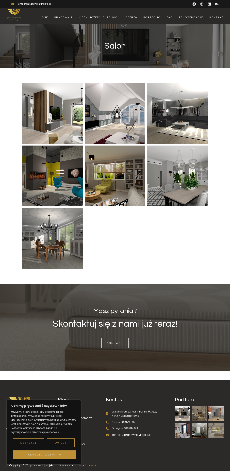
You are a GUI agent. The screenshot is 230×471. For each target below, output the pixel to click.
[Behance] (217, 4)
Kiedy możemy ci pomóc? (99, 17)
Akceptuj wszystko (44, 454)
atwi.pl (92, 465)
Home (44, 17)
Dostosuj (28, 442)
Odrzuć (61, 442)
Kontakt (216, 17)
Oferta (131, 17)
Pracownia (63, 17)
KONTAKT (115, 343)
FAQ (170, 17)
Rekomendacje (191, 17)
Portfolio (151, 17)
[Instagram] (201, 4)
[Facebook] (194, 4)
